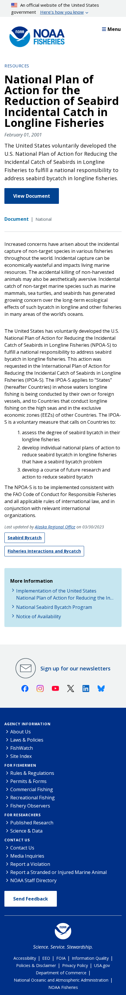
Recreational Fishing (32, 797)
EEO (46, 958)
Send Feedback (30, 899)
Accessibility (24, 958)
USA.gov (102, 965)
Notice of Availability (38, 616)
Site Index (21, 756)
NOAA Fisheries (63, 987)
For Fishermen (20, 765)
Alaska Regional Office (55, 527)
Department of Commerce (61, 972)
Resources (16, 66)
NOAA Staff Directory (33, 880)
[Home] (35, 35)
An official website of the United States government (55, 8)
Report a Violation (30, 864)
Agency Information (27, 723)
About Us (20, 731)
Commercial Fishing (31, 789)
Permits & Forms (28, 781)
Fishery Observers (30, 806)
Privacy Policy (75, 965)
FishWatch (21, 748)
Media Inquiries (27, 856)
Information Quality (90, 958)
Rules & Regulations (32, 773)
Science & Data (26, 831)
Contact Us (17, 840)
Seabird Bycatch (25, 537)
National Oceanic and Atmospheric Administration (61, 980)
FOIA (61, 958)
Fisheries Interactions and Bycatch (44, 551)
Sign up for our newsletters (75, 668)
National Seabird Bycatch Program (54, 607)
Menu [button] (114, 29)
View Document (31, 196)
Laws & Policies (26, 740)
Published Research (31, 822)
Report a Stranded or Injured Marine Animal (58, 872)
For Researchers (22, 814)
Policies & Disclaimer (36, 965)
